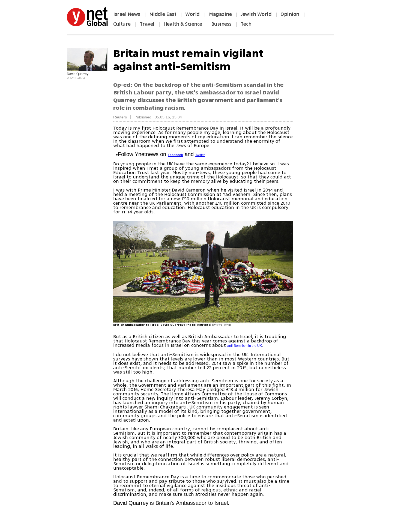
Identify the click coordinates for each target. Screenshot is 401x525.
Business (221, 24)
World (193, 14)
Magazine (220, 14)
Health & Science (182, 24)
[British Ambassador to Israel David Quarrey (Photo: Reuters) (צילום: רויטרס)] (203, 271)
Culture (122, 24)
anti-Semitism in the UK (244, 346)
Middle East (162, 14)
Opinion (289, 14)
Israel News (126, 14)
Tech (246, 24)
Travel (147, 24)
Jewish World (256, 14)
